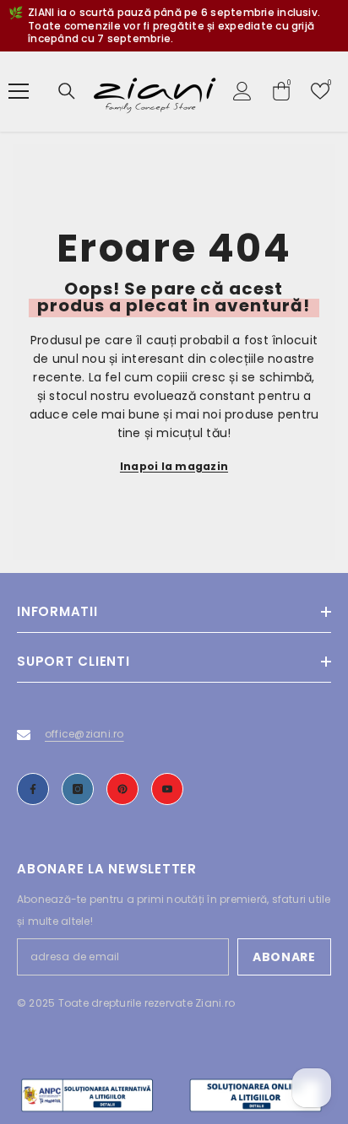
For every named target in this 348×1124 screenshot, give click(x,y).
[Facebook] (33, 789)
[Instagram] (78, 789)
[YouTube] (167, 789)
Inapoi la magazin (174, 466)
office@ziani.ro (84, 734)
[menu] (18, 91)
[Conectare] (242, 91)
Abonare (284, 956)
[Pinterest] (122, 789)
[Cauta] (67, 91)
